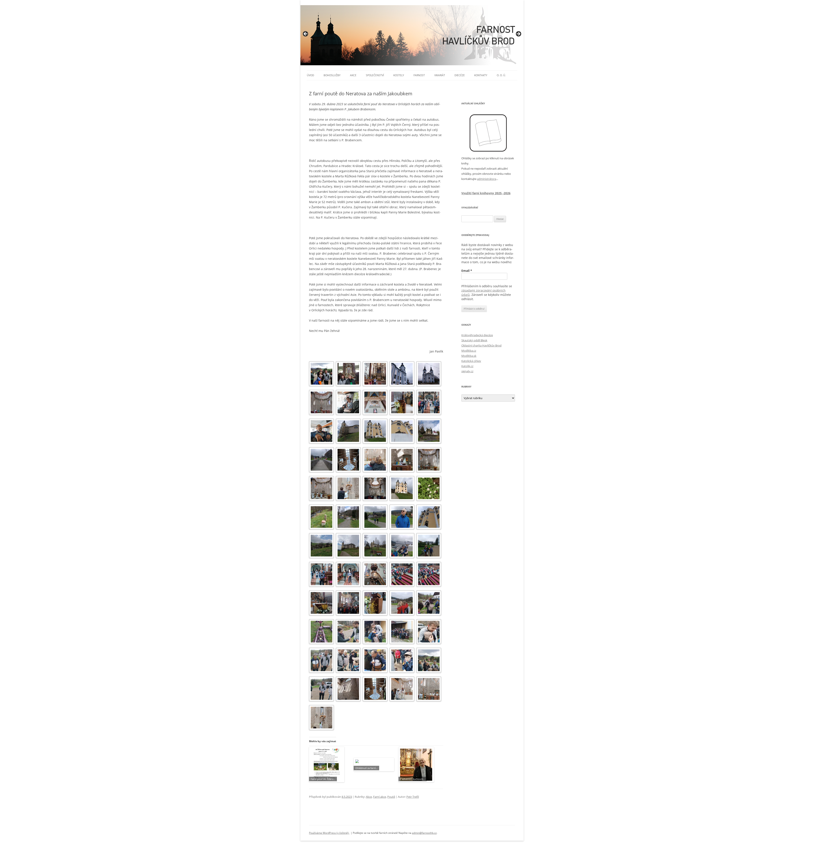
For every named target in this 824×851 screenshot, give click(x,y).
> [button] (518, 34)
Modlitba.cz (468, 351)
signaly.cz (467, 371)
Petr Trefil (412, 797)
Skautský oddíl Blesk (474, 340)
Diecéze (459, 75)
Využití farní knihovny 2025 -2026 (485, 193)
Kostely (398, 75)
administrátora (486, 179)
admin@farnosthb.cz (424, 833)
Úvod (310, 75)
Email (466, 271)
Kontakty (480, 75)
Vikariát (439, 75)
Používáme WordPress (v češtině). (329, 833)
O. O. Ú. (501, 75)
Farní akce (379, 797)
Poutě (391, 797)
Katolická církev (471, 361)
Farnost (419, 75)
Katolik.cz (467, 366)
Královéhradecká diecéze (477, 335)
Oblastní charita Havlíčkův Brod (481, 345)
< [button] (306, 34)
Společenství (375, 75)
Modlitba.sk (468, 356)
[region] (412, 35)
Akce (353, 75)
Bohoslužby (332, 75)
